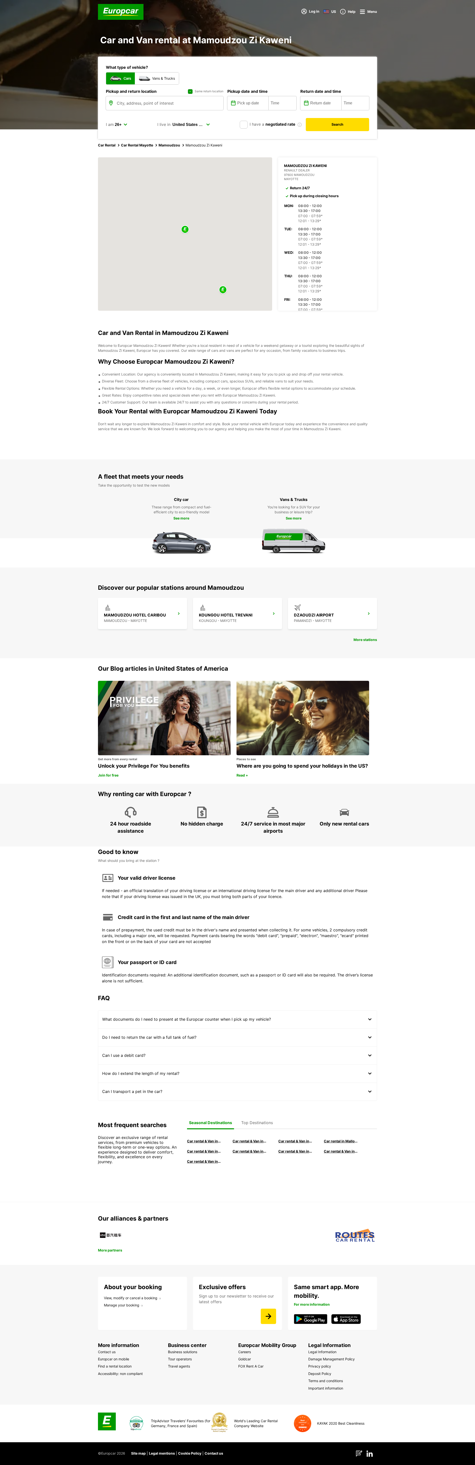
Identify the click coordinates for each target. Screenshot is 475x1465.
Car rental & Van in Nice (295, 1151)
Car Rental (107, 145)
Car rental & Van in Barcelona (250, 1141)
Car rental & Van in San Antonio (204, 1161)
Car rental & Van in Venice (204, 1151)
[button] (185, 229)
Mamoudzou (169, 145)
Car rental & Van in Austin (341, 1151)
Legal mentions (162, 1453)
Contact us (214, 1453)
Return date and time (320, 91)
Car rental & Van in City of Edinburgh (250, 1151)
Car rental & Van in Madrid (295, 1141)
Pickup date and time (247, 91)
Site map (138, 1453)
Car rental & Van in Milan (204, 1141)
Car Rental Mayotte (137, 145)
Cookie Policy (189, 1453)
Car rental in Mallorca (341, 1141)
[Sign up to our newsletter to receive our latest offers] (268, 1316)
